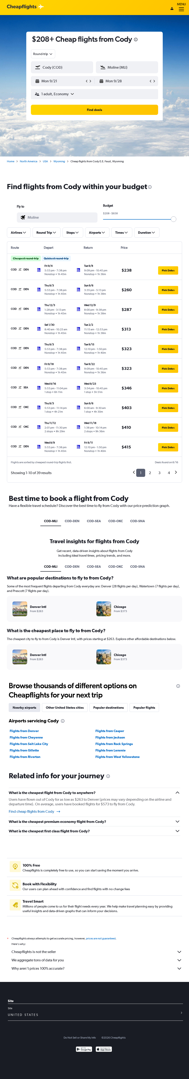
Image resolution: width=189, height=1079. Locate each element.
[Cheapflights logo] (21, 7)
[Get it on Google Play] (84, 1049)
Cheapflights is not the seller (34, 952)
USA (45, 161)
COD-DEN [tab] (72, 521)
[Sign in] (172, 9)
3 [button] (159, 473)
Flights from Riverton (25, 757)
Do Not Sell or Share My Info (80, 1037)
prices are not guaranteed (100, 938)
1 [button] (141, 473)
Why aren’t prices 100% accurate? (38, 968)
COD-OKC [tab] (115, 521)
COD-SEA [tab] (94, 521)
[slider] (173, 219)
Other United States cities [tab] (65, 707)
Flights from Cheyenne (26, 737)
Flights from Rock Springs (114, 744)
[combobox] (43, 53)
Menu (181, 4)
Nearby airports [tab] (24, 707)
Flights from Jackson (110, 737)
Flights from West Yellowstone (117, 757)
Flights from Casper (109, 731)
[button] (136, 40)
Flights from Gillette (24, 750)
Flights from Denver (24, 731)
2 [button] (150, 473)
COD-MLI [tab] (50, 521)
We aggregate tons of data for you (38, 960)
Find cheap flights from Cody (31, 811)
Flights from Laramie (110, 750)
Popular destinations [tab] (108, 707)
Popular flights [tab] (144, 707)
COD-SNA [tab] (137, 521)
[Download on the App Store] (103, 1049)
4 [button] (169, 473)
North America (28, 161)
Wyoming (59, 161)
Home (10, 161)
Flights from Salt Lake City (29, 744)
